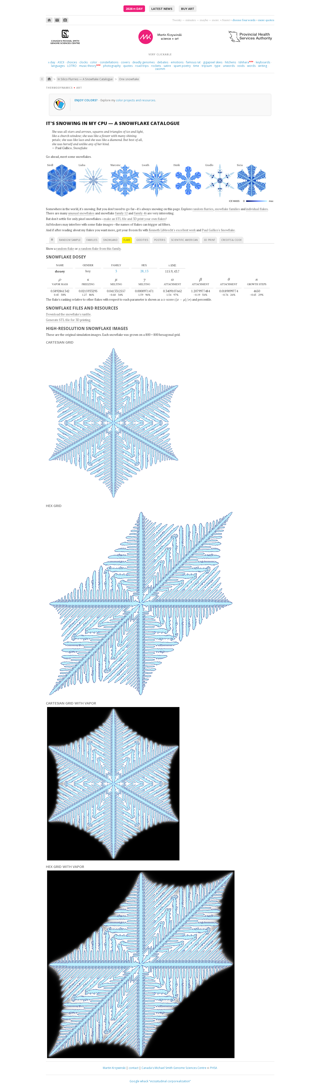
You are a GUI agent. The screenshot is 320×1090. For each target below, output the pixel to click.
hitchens (230, 62)
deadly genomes (143, 62)
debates (162, 62)
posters (159, 240)
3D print (209, 240)
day (51, 62)
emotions (177, 62)
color (93, 62)
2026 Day (134, 9)
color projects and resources (135, 100)
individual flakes (257, 209)
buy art (187, 9)
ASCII (61, 62)
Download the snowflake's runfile (68, 314)
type (217, 66)
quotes (128, 66)
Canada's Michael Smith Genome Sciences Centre (173, 1068)
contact (133, 1068)
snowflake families (227, 209)
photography (112, 66)
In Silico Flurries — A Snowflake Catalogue (85, 79)
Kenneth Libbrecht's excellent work (172, 230)
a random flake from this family (99, 248)
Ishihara (243, 62)
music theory (87, 66)
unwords (229, 66)
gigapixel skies (212, 62)
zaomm (160, 69)
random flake (65, 248)
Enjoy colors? (86, 100)
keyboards (263, 62)
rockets (156, 66)
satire (167, 66)
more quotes (266, 20)
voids (241, 66)
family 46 (140, 213)
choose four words (244, 20)
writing (262, 66)
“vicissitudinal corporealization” (170, 1081)
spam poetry (182, 66)
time (196, 66)
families (91, 240)
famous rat (193, 62)
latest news (161, 9)
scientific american (184, 240)
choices (72, 62)
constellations (109, 62)
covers (125, 62)
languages (58, 66)
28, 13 (144, 271)
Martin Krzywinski (114, 1068)
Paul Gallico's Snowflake (218, 230)
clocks (83, 62)
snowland (110, 240)
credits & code (231, 240)
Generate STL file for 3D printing (68, 320)
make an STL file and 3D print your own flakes (135, 219)
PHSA (213, 1068)
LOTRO (72, 66)
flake (126, 240)
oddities (142, 240)
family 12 (121, 213)
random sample (70, 240)
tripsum (207, 66)
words (251, 66)
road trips (142, 66)
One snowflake (129, 79)
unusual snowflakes (81, 213)
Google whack (139, 1081)
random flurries (203, 209)
